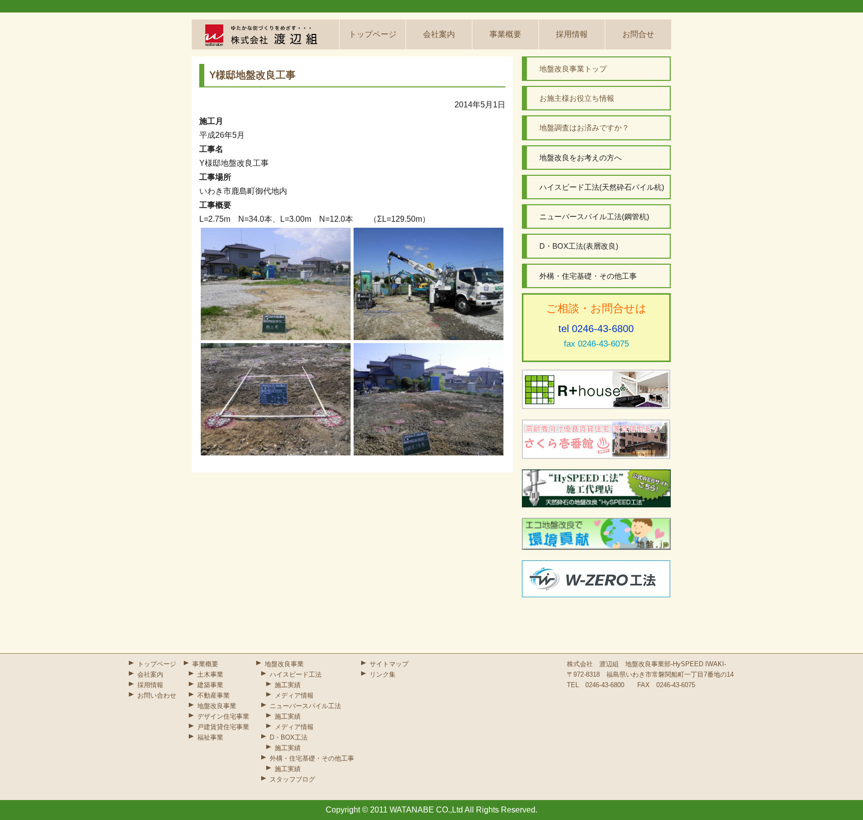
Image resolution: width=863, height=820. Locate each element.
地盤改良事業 (216, 706)
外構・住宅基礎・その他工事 (312, 758)
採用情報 (572, 34)
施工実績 (288, 685)
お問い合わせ (156, 695)
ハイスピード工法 (296, 674)
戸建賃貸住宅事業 (223, 727)
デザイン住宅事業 (223, 716)
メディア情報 (294, 695)
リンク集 (383, 674)
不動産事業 (213, 695)
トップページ (373, 34)
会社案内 (439, 34)
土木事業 (210, 674)
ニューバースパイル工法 (305, 706)
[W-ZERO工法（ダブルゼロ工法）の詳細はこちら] (596, 578)
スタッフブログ (292, 779)
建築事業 (210, 685)
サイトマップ (389, 664)
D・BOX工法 (289, 737)
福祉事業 (210, 737)
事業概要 (505, 34)
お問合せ (638, 34)
